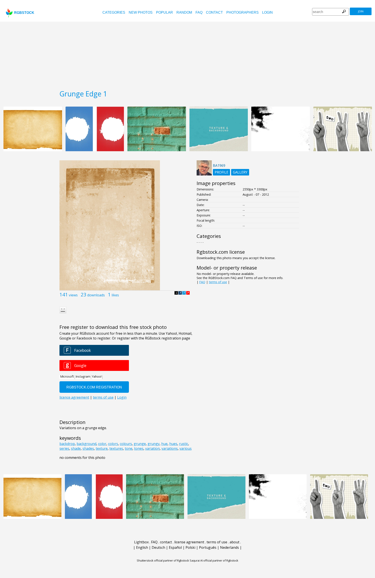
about (234, 542)
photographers (242, 12)
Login (267, 12)
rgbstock (24, 13)
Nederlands (229, 547)
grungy (154, 443)
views (73, 295)
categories (113, 12)
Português (207, 547)
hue (164, 443)
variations (169, 448)
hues (173, 443)
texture (102, 448)
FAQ (199, 12)
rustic (183, 443)
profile (221, 172)
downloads (96, 295)
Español (175, 547)
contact (214, 12)
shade (76, 448)
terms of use (218, 282)
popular (164, 12)
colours (126, 443)
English (142, 547)
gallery (240, 172)
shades (88, 448)
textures (116, 448)
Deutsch (158, 547)
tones (138, 448)
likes (115, 295)
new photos (141, 12)
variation (152, 448)
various (185, 448)
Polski (190, 547)
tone (128, 448)
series (64, 448)
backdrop (67, 443)
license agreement (189, 542)
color (102, 443)
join (360, 11)
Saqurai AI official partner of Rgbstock (214, 560)
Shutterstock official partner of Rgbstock (163, 560)
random (184, 12)
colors (113, 443)
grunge (140, 443)
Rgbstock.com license (221, 251)
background (86, 443)
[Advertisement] (187, 54)
